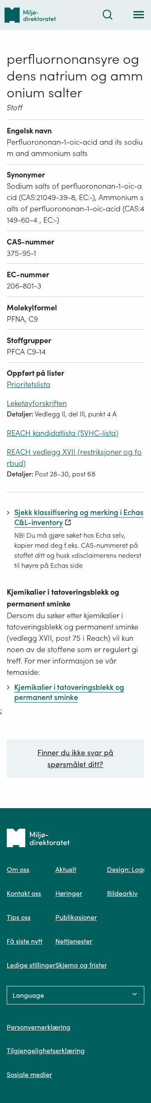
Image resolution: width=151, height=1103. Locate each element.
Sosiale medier (29, 1074)
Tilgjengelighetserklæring (46, 1050)
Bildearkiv (122, 893)
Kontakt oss (24, 893)
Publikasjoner (76, 917)
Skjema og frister (81, 965)
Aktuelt (65, 869)
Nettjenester (73, 941)
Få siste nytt (24, 941)
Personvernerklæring (38, 1027)
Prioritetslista (28, 384)
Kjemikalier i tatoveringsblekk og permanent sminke (63, 598)
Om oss (18, 869)
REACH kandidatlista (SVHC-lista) (62, 433)
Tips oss (19, 917)
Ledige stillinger (31, 965)
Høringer (68, 893)
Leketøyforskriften (37, 403)
